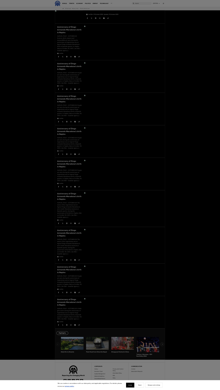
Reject (140, 385)
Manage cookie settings (154, 385)
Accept (130, 385)
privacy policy (69, 386)
